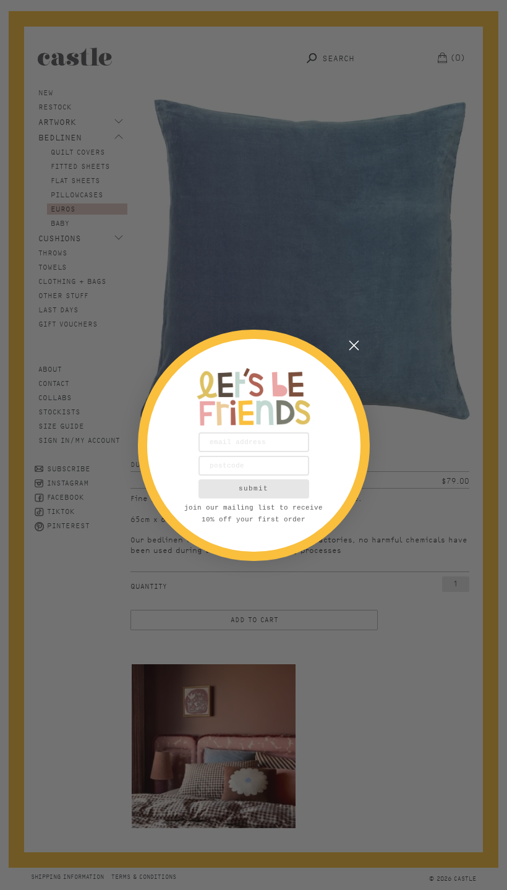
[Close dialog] (354, 345)
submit (253, 488)
